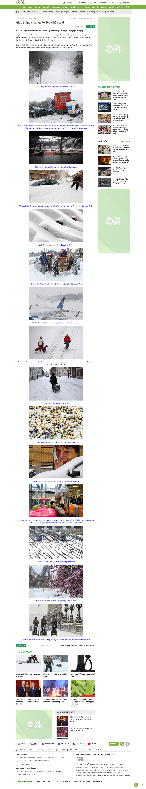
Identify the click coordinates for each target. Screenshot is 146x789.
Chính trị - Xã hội (47, 12)
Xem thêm (124, 141)
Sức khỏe (95, 7)
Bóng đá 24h (65, 744)
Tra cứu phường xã (62, 12)
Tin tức (30, 7)
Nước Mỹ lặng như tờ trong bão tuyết (55, 675)
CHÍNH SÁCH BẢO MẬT (63, 781)
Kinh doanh (56, 7)
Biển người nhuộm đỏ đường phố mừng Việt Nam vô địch (81, 729)
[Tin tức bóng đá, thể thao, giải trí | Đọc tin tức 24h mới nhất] (20, 2)
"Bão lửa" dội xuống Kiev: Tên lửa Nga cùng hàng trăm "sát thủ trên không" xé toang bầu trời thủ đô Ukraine (121, 160)
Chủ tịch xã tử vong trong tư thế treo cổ (83, 675)
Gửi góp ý (34, 645)
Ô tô (127, 7)
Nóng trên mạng (108, 12)
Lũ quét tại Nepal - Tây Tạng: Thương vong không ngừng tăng (120, 181)
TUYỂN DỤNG (97, 781)
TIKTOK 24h (80, 744)
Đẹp (82, 750)
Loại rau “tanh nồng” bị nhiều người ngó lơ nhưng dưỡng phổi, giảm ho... (83, 701)
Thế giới (111, 7)
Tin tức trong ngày (30, 12)
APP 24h (23, 744)
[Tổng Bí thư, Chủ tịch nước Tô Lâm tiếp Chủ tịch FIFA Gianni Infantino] (28, 688)
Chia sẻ (92, 26)
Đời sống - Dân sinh (78, 12)
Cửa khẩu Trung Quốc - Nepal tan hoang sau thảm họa (120, 170)
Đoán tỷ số (83, 3)
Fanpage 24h (49, 744)
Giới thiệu (41, 781)
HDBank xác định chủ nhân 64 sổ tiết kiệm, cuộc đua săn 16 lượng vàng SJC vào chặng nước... (120, 129)
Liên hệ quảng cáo (25, 781)
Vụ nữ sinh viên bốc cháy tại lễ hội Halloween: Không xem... (55, 700)
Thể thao (120, 7)
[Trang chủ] (19, 11)
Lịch (94, 3)
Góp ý (50, 781)
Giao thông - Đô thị (93, 12)
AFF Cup (38, 7)
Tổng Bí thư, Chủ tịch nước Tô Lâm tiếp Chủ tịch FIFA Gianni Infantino (27, 701)
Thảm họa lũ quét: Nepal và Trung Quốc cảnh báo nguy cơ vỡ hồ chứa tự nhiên (121, 148)
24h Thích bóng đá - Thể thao (80, 7)
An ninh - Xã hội (52, 750)
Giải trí (64, 7)
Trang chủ (19, 18)
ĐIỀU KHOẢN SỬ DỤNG (82, 781)
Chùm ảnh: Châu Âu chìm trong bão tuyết (28, 675)
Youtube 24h (96, 744)
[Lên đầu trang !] (142, 785)
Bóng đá (46, 7)
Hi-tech (103, 7)
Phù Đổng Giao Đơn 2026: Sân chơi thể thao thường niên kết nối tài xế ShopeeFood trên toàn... (121, 95)
